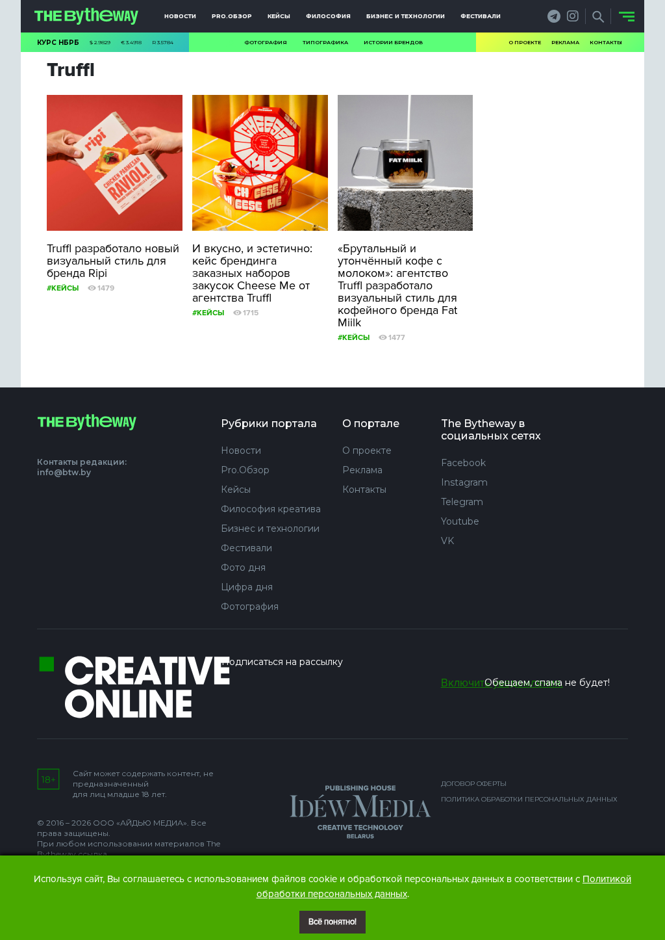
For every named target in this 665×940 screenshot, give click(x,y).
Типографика (325, 42)
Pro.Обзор (232, 16)
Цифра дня (247, 587)
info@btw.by (64, 472)
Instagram (464, 482)
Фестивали (480, 16)
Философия (328, 16)
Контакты (606, 42)
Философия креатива (271, 509)
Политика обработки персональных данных (529, 799)
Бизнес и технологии (405, 16)
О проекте (524, 42)
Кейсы (279, 16)
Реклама (565, 42)
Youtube (460, 521)
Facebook (463, 463)
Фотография (265, 42)
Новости (180, 16)
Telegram (462, 502)
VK (447, 541)
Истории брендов (393, 42)
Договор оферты (474, 783)
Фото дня (243, 567)
